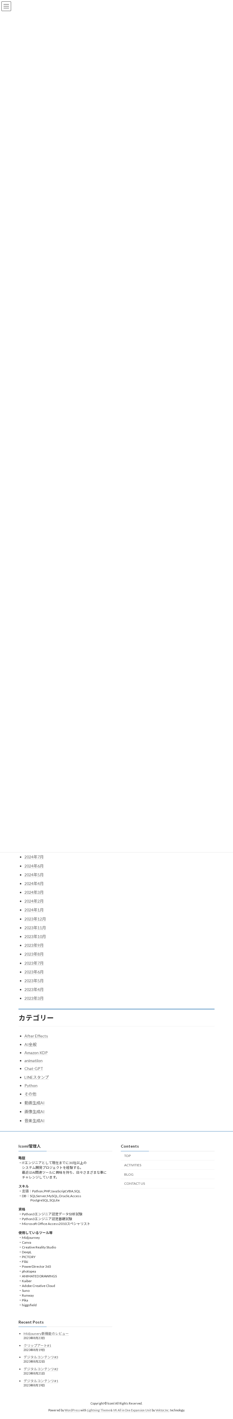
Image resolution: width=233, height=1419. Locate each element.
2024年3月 (34, 892)
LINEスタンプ (36, 1077)
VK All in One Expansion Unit (132, 1410)
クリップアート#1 (37, 1345)
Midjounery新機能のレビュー (46, 1333)
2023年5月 (34, 980)
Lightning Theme (98, 1410)
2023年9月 (34, 945)
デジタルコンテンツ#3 (41, 1357)
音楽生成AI (34, 1120)
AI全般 (30, 1044)
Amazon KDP (36, 1052)
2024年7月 (34, 856)
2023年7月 (34, 963)
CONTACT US (134, 1183)
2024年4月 (34, 883)
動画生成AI (34, 1102)
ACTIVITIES (132, 1165)
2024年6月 (34, 865)
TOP (127, 1156)
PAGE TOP (222, 1370)
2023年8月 (34, 954)
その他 (30, 1094)
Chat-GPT (33, 1068)
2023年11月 (35, 927)
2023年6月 (34, 971)
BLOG (129, 1174)
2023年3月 (34, 998)
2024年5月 (34, 874)
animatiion (33, 1060)
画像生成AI (34, 1111)
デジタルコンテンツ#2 (41, 1369)
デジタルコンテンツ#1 (41, 1380)
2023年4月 (34, 989)
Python (31, 1085)
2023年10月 (35, 936)
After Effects (36, 1035)
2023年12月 (35, 918)
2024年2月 (34, 901)
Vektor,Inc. (162, 1410)
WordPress (72, 1410)
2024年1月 (34, 909)
